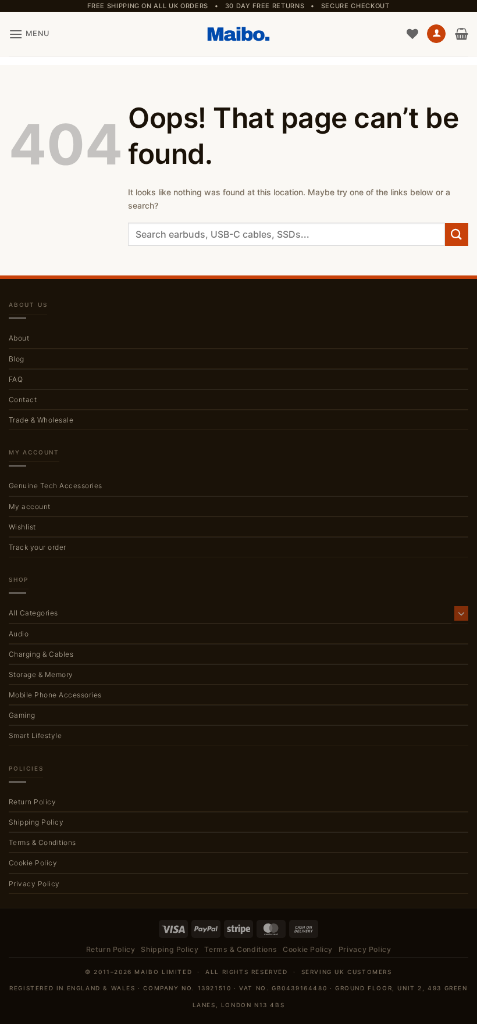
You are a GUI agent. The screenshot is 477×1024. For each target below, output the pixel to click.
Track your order (37, 547)
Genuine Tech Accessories (55, 485)
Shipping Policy (36, 822)
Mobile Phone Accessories (55, 694)
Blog (16, 359)
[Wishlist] (412, 33)
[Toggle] (461, 613)
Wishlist (22, 526)
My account (30, 506)
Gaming (22, 715)
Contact (23, 399)
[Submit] (456, 234)
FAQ (16, 379)
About (19, 338)
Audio (19, 633)
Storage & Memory (41, 674)
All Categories (33, 612)
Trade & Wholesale (41, 420)
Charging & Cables (41, 654)
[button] (29, 34)
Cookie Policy (33, 862)
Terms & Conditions (42, 842)
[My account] (436, 34)
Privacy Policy (34, 883)
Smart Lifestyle (35, 735)
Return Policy (32, 801)
